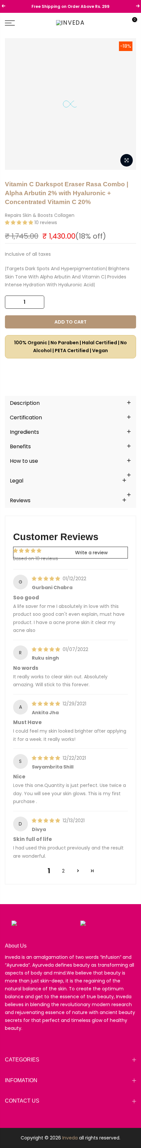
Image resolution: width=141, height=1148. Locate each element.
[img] (46, 578)
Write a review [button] (91, 552)
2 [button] (63, 871)
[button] (19, 222)
